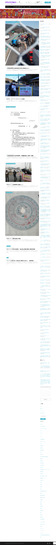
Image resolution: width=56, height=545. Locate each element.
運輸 (40, 508)
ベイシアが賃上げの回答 (43, 263)
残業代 (41, 486)
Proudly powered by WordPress (9, 543)
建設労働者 (41, 471)
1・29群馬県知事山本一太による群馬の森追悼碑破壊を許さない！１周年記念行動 (45, 123)
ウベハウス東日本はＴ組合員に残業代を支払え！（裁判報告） (20, 260)
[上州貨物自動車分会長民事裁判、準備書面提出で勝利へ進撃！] (22, 129)
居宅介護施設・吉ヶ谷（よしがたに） (45, 469)
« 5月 (41, 401)
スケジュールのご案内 (43, 428)
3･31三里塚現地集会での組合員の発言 (45, 276)
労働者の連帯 (42, 450)
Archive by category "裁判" (29, 14)
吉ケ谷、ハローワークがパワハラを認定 (16, 99)
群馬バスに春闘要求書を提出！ (44, 322)
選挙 (40, 512)
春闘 (40, 482)
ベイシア (41, 437)
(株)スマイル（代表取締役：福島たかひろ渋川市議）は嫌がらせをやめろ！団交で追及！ (45, 119)
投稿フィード (42, 408)
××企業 (41, 424)
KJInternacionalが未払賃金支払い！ (45, 329)
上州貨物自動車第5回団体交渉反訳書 (45, 352)
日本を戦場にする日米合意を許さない (45, 260)
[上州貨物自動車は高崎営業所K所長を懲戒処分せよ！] (22, 43)
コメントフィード (42, 410)
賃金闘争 (41, 506)
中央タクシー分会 (8, 163)
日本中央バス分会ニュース (43, 111)
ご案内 (41, 526)
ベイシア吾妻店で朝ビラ (43, 257)
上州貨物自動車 (42, 439)
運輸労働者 (13, 163)
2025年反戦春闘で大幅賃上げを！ (44, 108)
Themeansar (22, 543)
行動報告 (41, 499)
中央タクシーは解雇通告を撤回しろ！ (15, 184)
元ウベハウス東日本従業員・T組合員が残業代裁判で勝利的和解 (21, 249)
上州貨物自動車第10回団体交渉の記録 (45, 190)
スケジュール (42, 528)
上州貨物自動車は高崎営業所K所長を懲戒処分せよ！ (18, 68)
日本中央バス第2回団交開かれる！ (44, 160)
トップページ (42, 530)
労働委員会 (41, 445)
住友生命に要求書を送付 (43, 153)
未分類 (41, 484)
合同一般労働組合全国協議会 (44, 456)
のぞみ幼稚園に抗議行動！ (43, 132)
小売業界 (41, 467)
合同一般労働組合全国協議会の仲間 (17, 6)
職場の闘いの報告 (42, 497)
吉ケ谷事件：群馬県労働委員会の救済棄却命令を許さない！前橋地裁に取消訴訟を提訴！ (45, 215)
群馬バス (41, 493)
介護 (40, 443)
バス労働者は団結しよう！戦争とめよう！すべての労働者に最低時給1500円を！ (45, 43)
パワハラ (41, 432)
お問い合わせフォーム (9, 6)
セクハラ (41, 430)
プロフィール (42, 532)
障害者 (41, 514)
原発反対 (41, 454)
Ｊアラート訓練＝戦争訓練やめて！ (45, 332)
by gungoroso (12, 97)
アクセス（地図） (28, 6)
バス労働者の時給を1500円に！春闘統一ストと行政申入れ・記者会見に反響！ (45, 56)
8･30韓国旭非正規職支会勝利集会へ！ (45, 200)
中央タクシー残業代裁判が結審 (13, 238)
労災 (40, 452)
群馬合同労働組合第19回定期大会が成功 (45, 218)
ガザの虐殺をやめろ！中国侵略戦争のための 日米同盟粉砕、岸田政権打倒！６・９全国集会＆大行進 (45, 236)
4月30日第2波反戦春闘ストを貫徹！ (45, 59)
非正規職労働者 (42, 519)
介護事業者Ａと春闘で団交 (43, 273)
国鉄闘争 (41, 458)
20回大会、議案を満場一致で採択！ (45, 33)
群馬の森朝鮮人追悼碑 (43, 491)
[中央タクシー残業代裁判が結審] (22, 213)
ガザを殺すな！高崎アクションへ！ (45, 335)
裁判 (11, 163)
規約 (24, 6)
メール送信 (47, 2)
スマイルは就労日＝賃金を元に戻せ (45, 27)
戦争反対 (41, 473)
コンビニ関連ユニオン (43, 426)
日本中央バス (42, 480)
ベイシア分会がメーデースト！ (44, 24)
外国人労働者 (42, 465)
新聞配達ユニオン (42, 478)
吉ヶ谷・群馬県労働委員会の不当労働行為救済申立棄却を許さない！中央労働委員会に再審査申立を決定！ (45, 225)
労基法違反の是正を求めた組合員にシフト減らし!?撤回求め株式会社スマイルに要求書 (45, 151)
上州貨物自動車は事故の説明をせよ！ (45, 232)
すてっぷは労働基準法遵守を (44, 30)
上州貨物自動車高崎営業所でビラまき (45, 229)
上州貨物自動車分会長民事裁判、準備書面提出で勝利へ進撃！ (20, 155)
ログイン (41, 406)
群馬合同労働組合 (10, 2)
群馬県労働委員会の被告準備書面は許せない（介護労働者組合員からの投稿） (45, 147)
